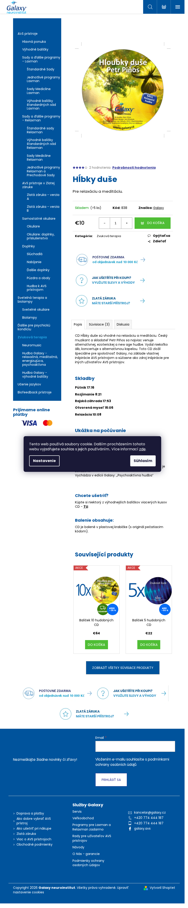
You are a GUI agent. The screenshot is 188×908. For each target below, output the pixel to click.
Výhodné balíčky (35, 49)
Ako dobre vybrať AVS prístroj (34, 820)
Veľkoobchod (83, 818)
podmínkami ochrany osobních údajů (132, 762)
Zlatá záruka (26, 833)
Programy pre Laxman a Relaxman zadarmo (91, 827)
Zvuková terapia (32, 337)
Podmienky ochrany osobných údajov (88, 863)
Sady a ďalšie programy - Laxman (41, 59)
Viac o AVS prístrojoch (34, 839)
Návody (78, 847)
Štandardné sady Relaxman (40, 130)
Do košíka (155, 223)
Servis (77, 811)
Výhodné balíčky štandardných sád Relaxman (41, 144)
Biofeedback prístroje (35, 392)
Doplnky (28, 246)
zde (142, 449)
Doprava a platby (30, 813)
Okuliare (33, 226)
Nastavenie (44, 460)
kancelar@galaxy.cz (150, 812)
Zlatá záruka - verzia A (43, 196)
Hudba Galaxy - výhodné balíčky (35, 374)
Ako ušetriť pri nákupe (34, 828)
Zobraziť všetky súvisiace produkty (122, 667)
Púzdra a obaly (38, 278)
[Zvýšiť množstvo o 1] (126, 223)
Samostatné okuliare (38, 218)
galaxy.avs (142, 828)
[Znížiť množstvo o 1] (104, 223)
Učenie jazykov (29, 384)
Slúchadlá (34, 254)
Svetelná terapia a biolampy (32, 299)
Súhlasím (143, 460)
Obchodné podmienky (35, 844)
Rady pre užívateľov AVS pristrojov (91, 838)
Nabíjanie (34, 262)
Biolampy (29, 317)
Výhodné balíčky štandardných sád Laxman (41, 105)
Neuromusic (31, 345)
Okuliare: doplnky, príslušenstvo (41, 236)
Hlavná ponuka (34, 41)
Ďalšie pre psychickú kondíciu (34, 327)
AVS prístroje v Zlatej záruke (38, 185)
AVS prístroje (28, 33)
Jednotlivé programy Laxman (43, 79)
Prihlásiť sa (111, 779)
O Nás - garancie (86, 854)
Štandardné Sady (40, 69)
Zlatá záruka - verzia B (43, 208)
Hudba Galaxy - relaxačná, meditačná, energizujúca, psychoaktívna (40, 359)
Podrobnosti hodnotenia (134, 168)
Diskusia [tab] (123, 324)
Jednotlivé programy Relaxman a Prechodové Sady (43, 171)
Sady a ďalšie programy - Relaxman (41, 118)
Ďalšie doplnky (38, 270)
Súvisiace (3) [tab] (99, 324)
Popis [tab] (78, 324)
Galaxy (158, 208)
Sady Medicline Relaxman (39, 157)
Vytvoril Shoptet (162, 888)
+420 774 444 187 (148, 817)
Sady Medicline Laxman (39, 91)
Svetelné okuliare (36, 309)
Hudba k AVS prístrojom (37, 288)
